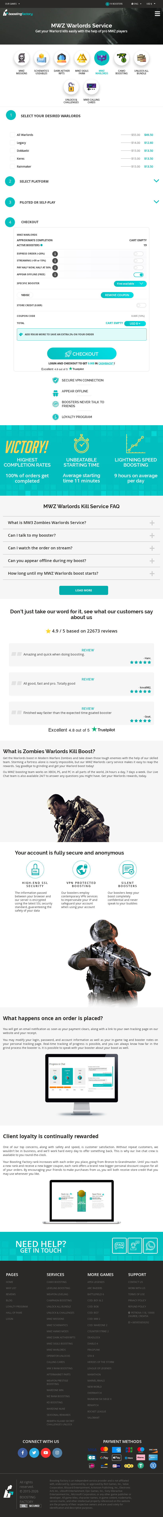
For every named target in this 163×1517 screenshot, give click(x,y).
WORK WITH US (136, 1288)
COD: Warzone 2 (97, 1325)
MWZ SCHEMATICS (57, 1325)
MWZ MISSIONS (55, 1318)
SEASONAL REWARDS (59, 1414)
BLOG (9, 1300)
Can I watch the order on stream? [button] (40, 548)
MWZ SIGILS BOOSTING (60, 1343)
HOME (9, 1282)
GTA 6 (90, 1355)
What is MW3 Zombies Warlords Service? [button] (47, 522)
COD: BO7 (93, 1312)
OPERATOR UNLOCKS (58, 1355)
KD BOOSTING (55, 1402)
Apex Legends (96, 1282)
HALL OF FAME (14, 1312)
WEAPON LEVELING (57, 1294)
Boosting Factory (28, 1499)
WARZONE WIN (55, 1390)
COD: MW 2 (93, 1318)
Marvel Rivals (96, 1380)
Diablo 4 (92, 1343)
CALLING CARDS (56, 1362)
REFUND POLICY (137, 1306)
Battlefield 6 (95, 1294)
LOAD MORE (83, 590)
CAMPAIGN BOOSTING (59, 1300)
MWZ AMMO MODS (58, 1331)
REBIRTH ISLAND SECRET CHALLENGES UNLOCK (60, 1422)
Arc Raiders (94, 1288)
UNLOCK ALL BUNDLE (59, 1306)
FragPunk (93, 1349)
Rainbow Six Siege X (99, 1399)
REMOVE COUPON (117, 295)
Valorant (93, 1417)
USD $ (149, 4)
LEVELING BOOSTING (58, 1288)
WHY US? (11, 1288)
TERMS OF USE (136, 1294)
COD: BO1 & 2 (95, 1300)
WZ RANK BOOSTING (58, 1396)
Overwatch (94, 1392)
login (9, 1318)
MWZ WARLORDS (56, 1349)
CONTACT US (135, 1282)
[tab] (81, 522)
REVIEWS (11, 1294)
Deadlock (93, 1337)
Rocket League (96, 1411)
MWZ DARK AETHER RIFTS (61, 1337)
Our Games (10, 4)
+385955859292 (139, 1322)
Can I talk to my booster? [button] (32, 535)
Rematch (93, 1405)
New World (94, 1386)
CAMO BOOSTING (57, 1282)
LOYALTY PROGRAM (17, 1306)
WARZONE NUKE (56, 1408)
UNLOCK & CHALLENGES (60, 1312)
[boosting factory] (81, 12)
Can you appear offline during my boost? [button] (47, 560)
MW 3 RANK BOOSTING (60, 1368)
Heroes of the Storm (100, 1362)
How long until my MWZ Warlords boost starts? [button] (53, 573)
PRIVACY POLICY (137, 1300)
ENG (136, 4)
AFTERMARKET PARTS (59, 1374)
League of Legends (99, 1368)
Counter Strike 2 (98, 1331)
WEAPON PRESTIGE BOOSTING (57, 1382)
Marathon (94, 1374)
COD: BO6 (93, 1306)
